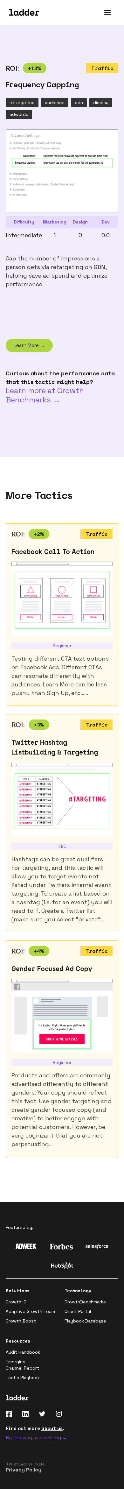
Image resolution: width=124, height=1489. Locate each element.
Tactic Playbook (23, 1377)
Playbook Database (85, 1321)
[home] (22, 12)
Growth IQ (16, 1302)
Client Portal (78, 1311)
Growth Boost (21, 1321)
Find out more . (35, 1428)
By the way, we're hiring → (36, 1438)
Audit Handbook (23, 1352)
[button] (107, 12)
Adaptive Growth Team (30, 1311)
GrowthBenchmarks (85, 1302)
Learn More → (29, 345)
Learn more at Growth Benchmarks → (45, 395)
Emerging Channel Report (22, 1365)
